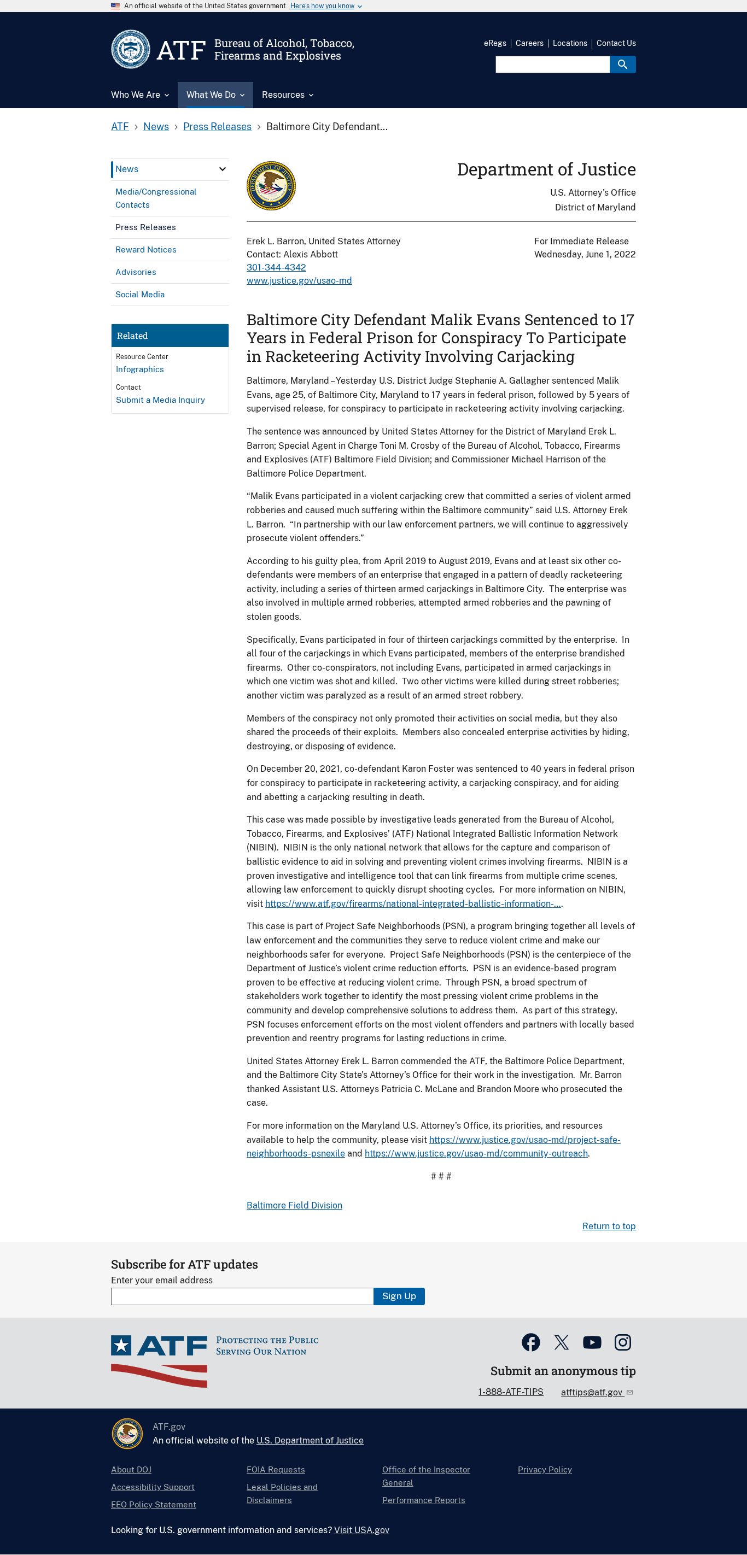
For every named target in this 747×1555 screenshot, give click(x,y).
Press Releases (217, 126)
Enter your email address (162, 1280)
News (156, 126)
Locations (570, 43)
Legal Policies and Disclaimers (282, 1493)
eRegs (495, 43)
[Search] (623, 64)
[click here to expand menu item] (222, 168)
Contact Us (616, 43)
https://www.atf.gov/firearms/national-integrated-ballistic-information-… (413, 904)
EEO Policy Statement (153, 1504)
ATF (120, 126)
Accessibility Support (153, 1487)
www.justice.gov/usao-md (299, 280)
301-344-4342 (276, 267)
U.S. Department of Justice (310, 1440)
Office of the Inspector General (426, 1476)
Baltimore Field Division (294, 1205)
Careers (530, 43)
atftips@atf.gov (593, 1392)
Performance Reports (423, 1500)
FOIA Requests (276, 1469)
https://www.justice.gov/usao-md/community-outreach (476, 1153)
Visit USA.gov (361, 1530)
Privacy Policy (545, 1469)
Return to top (609, 1226)
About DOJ (131, 1469)
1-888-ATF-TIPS (511, 1392)
